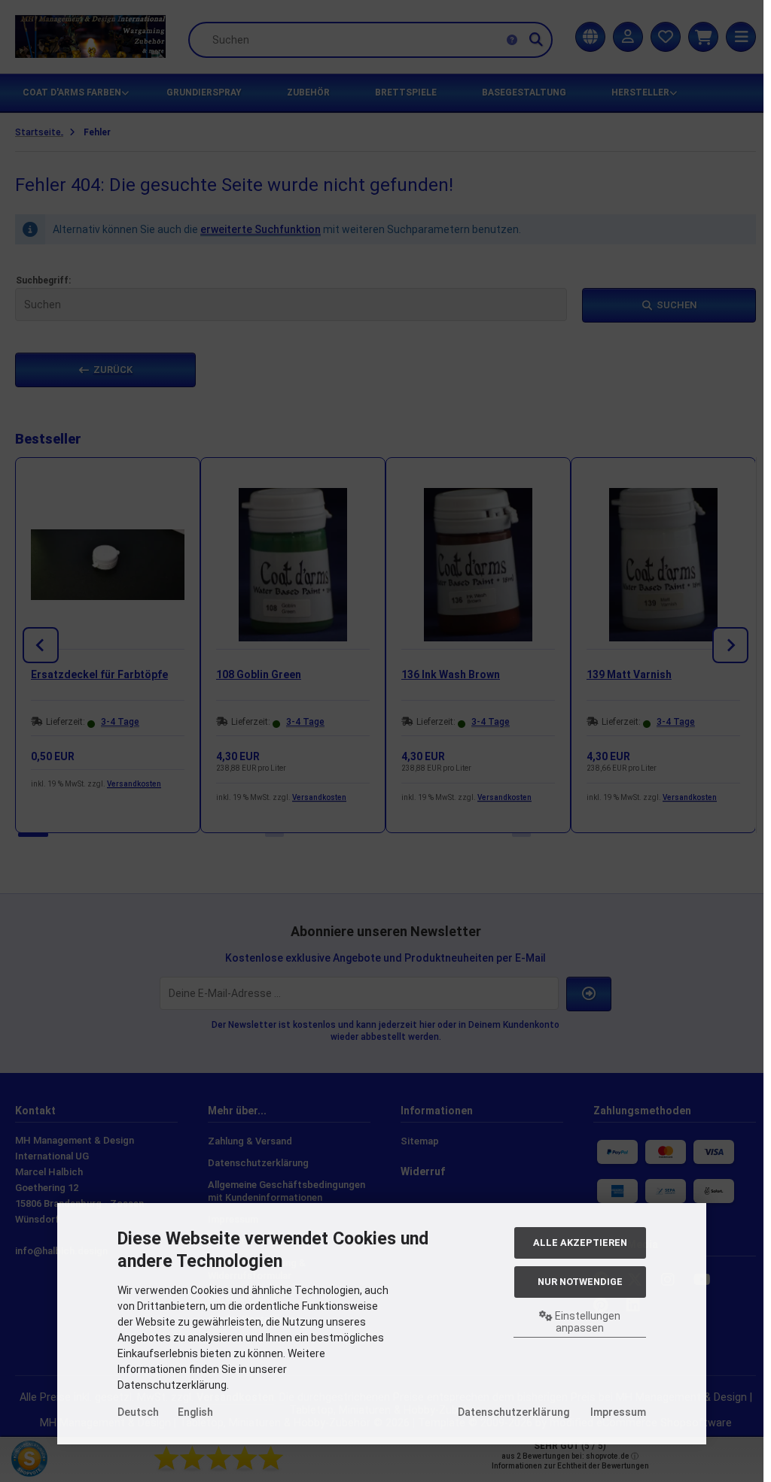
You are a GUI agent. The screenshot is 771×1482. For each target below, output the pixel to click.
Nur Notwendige (580, 1281)
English (195, 1412)
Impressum (618, 1412)
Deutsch (138, 1412)
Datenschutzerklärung (513, 1412)
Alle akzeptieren (580, 1242)
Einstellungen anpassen (586, 1322)
